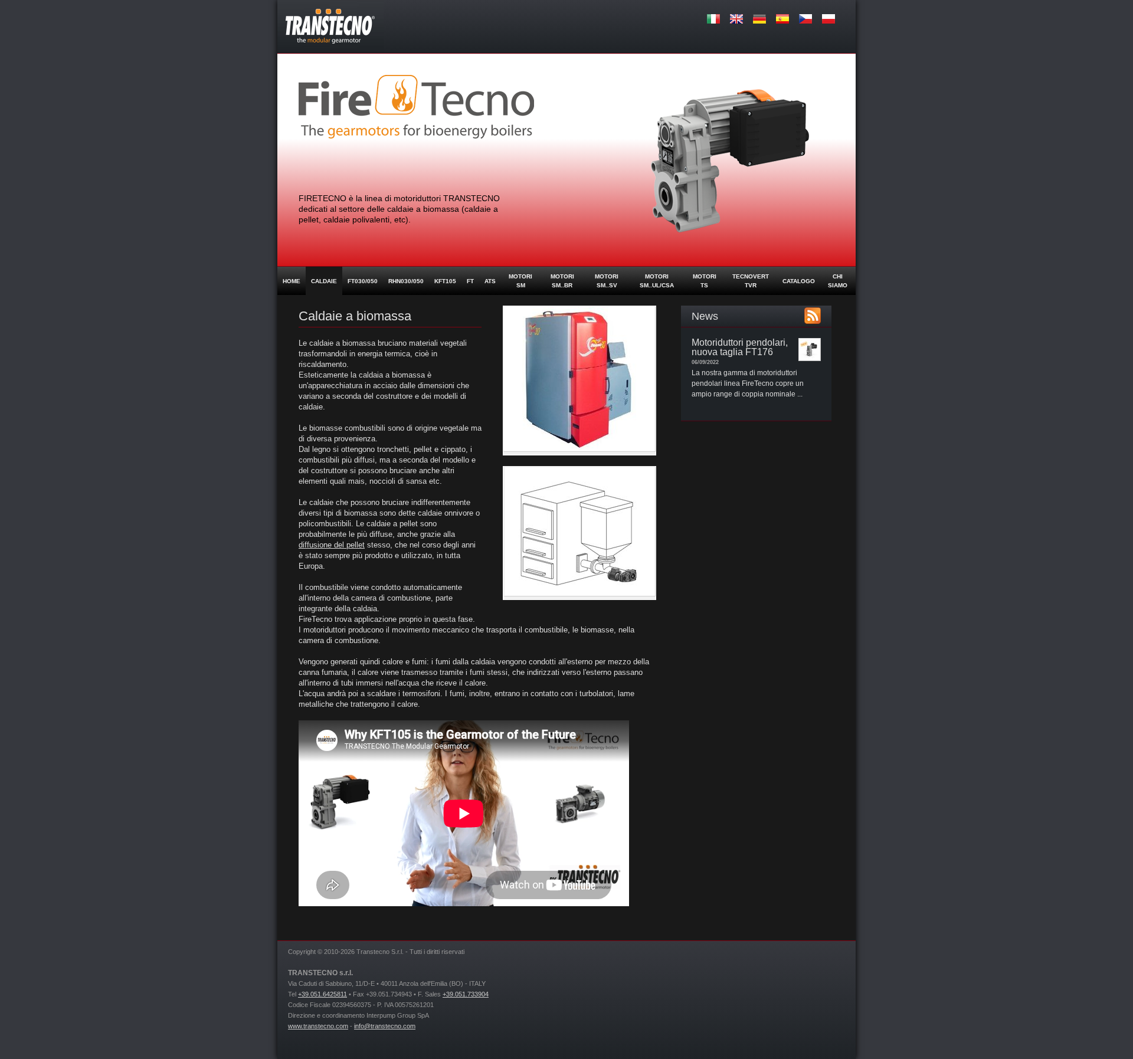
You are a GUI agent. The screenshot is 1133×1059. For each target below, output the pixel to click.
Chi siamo (837, 280)
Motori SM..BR (562, 280)
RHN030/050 (406, 281)
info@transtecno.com (384, 1026)
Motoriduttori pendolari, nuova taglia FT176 (740, 347)
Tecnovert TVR (750, 280)
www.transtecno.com (318, 1026)
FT (470, 281)
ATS (490, 281)
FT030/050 (363, 281)
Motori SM (520, 280)
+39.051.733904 (466, 994)
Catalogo (798, 281)
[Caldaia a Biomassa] (579, 449)
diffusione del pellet (332, 544)
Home (291, 281)
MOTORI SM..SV (606, 280)
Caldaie (324, 281)
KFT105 (445, 281)
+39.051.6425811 (322, 994)
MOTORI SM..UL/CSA (657, 280)
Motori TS (704, 280)
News (705, 316)
